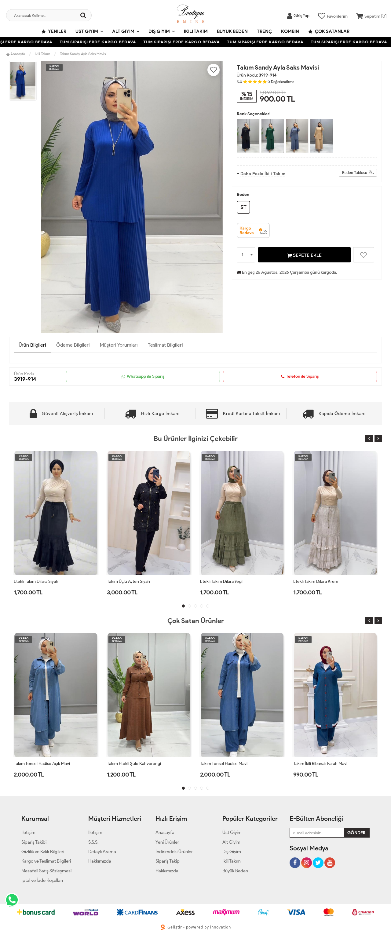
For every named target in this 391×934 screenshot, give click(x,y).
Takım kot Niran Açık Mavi (318, 581)
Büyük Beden (232, 31)
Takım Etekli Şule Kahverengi (134, 763)
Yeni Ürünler (167, 842)
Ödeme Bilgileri (73, 345)
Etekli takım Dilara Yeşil (128, 581)
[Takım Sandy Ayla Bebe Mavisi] (297, 136)
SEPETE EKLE (307, 255)
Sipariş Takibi (33, 842)
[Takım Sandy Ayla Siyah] (248, 136)
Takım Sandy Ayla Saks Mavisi (83, 54)
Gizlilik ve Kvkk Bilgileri (42, 851)
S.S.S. (93, 842)
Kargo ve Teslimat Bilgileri (46, 861)
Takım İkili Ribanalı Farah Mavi (320, 763)
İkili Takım (196, 31)
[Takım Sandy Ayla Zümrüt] (272, 136)
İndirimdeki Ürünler (174, 851)
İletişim (28, 832)
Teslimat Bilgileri (165, 345)
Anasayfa (17, 54)
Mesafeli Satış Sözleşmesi (46, 871)
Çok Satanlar (331, 31)
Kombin (290, 31)
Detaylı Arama (102, 851)
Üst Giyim (86, 31)
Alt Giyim (123, 31)
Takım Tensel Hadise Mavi (223, 763)
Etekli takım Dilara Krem (222, 581)
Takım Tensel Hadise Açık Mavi (42, 763)
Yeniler (56, 31)
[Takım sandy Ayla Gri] (321, 136)
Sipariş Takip (167, 861)
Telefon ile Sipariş (302, 376)
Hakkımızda (99, 861)
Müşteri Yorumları (119, 345)
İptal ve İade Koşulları (42, 880)
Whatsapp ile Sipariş (146, 376)
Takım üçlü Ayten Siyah (35, 581)
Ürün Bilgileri (32, 345)
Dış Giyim (159, 31)
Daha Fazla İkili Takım (262, 173)
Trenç (264, 31)
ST (243, 207)
